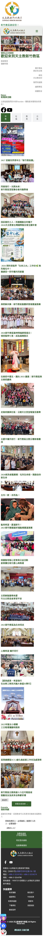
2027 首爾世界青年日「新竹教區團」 (18, 160)
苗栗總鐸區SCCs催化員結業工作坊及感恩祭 (21, 760)
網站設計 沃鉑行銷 (21, 930)
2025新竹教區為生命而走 (12, 625)
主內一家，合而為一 (10, 495)
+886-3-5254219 (30, 874)
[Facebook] (3, 110)
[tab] (5, 117)
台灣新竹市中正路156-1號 (25, 871)
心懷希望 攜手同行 (9, 651)
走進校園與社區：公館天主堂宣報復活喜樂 (21, 412)
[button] (37, 31)
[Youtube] (9, 110)
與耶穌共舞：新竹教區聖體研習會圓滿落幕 (21, 304)
